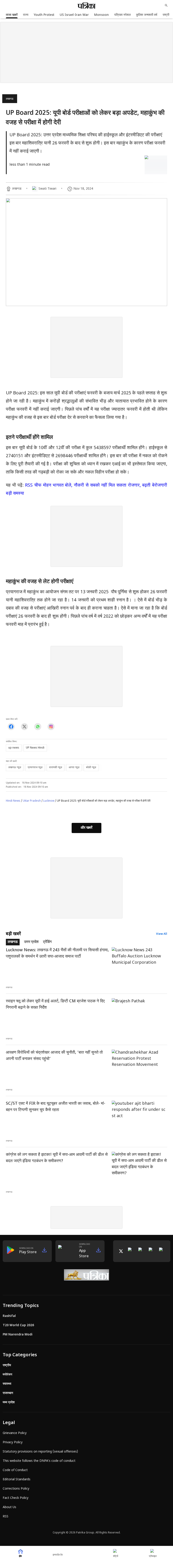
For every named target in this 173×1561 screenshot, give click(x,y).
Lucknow (48, 801)
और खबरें (86, 828)
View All (161, 934)
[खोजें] (166, 5)
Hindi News (13, 801)
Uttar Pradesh (32, 801)
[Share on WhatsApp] (37, 726)
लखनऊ (10, 99)
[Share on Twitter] (24, 726)
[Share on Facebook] (11, 726)
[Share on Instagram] (51, 726)
